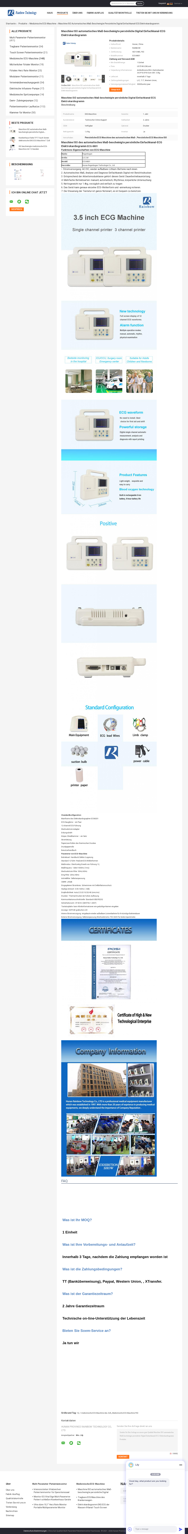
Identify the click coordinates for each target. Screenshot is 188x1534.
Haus (50, 13)
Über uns (77, 13)
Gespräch (162, 3)
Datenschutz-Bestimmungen (35, 1531)
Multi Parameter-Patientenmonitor (28, 37)
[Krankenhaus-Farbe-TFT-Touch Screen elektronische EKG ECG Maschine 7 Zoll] (12, 139)
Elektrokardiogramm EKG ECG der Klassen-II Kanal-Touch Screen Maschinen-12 (93, 1506)
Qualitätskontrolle (120, 13)
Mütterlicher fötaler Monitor (24, 64)
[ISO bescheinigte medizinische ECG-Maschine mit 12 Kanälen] (12, 147)
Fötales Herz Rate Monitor (23, 70)
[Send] (180, 1529)
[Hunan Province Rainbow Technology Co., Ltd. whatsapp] (21, 201)
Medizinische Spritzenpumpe (24, 94)
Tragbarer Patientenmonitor (24, 46)
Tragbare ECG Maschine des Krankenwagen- (91, 1498)
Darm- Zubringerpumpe (21, 100)
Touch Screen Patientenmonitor (26, 52)
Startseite (11, 23)
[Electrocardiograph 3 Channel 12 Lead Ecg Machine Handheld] (78, 57)
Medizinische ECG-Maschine (43, 23)
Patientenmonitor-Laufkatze (24, 106)
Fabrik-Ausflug (95, 13)
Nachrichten (12, 1511)
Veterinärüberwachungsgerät (24, 82)
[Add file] (130, 1529)
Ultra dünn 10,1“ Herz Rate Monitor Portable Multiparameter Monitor (50, 1506)
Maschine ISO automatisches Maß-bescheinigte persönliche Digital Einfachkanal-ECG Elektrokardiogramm (34, 132)
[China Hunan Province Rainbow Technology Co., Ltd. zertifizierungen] (18, 174)
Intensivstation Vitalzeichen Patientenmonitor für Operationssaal (51, 1490)
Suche (139, 3)
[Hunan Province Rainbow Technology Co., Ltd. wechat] (28, 201)
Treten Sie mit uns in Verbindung (154, 13)
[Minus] (180, 1465)
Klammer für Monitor (20, 112)
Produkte (62, 13)
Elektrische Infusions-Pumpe (24, 88)
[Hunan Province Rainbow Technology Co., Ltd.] (22, 12)
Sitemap (10, 1515)
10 (78, 1413)
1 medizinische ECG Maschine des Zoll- (95, 1413)
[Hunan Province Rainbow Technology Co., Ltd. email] (13, 201)
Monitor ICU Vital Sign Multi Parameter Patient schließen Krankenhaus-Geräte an (52, 1498)
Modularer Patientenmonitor (24, 76)
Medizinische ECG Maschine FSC (125, 1413)
